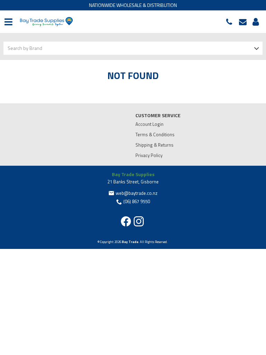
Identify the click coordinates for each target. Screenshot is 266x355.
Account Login (149, 124)
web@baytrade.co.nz (244, 22)
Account (254, 21)
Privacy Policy (148, 155)
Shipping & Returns (154, 144)
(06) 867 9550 (231, 22)
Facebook (126, 221)
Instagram (139, 221)
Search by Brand (25, 48)
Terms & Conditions (155, 134)
